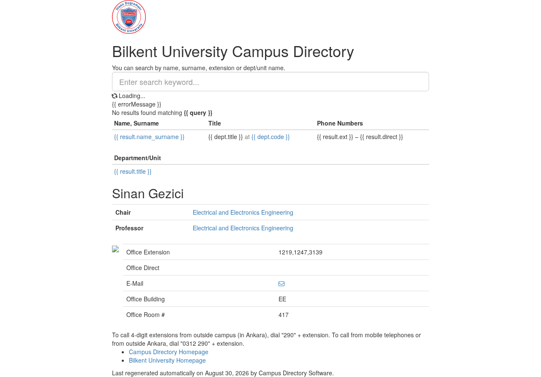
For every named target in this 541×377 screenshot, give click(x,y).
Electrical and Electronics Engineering (243, 212)
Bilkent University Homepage (167, 360)
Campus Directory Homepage (168, 351)
